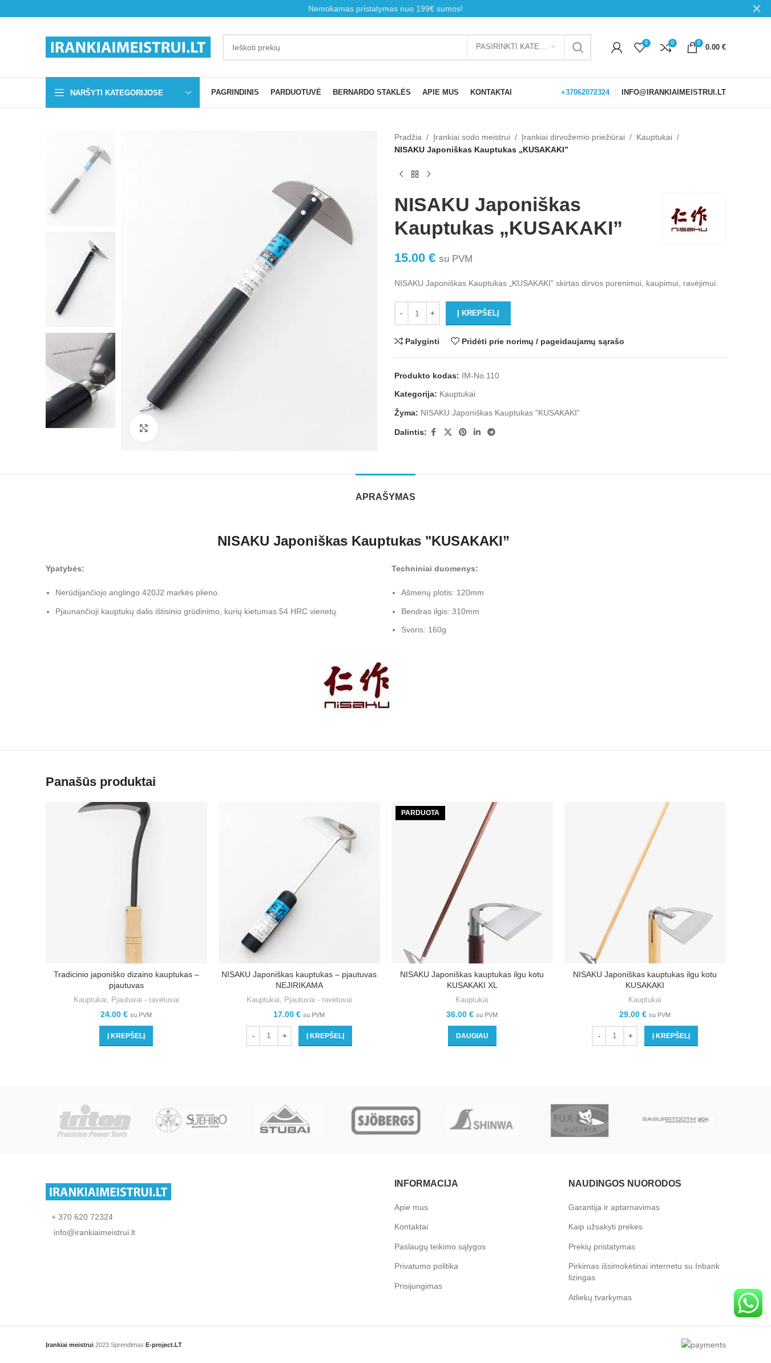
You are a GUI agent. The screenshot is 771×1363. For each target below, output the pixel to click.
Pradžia (408, 137)
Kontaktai (411, 1226)
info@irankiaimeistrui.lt (93, 1232)
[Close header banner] (756, 8)
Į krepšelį (478, 313)
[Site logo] (128, 46)
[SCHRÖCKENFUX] (579, 1120)
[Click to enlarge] (144, 428)
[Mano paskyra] (617, 47)
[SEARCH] (578, 47)
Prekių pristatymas (601, 1246)
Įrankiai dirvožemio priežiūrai (573, 137)
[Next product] (428, 175)
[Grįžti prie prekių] (415, 175)
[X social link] (448, 432)
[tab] (385, 491)
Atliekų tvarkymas (600, 1297)
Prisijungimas (418, 1286)
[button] (126, 1036)
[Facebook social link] (434, 432)
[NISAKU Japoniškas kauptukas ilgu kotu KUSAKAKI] (645, 882)
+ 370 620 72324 (82, 1216)
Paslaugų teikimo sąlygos (440, 1246)
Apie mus (411, 1207)
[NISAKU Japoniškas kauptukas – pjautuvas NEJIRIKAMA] (299, 882)
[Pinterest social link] (462, 432)
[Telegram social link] (491, 432)
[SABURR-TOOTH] (676, 1120)
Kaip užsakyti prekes (605, 1226)
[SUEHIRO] (191, 1120)
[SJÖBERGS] (385, 1120)
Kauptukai (654, 137)
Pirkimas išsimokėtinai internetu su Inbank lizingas (644, 1271)
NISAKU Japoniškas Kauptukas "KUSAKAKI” (500, 412)
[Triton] (94, 1120)
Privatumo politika (426, 1266)
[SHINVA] (482, 1120)
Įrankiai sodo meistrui (471, 137)
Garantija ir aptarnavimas (614, 1207)
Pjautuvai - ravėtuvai (145, 999)
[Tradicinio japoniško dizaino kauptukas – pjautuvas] (126, 882)
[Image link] (108, 1191)
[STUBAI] (288, 1120)
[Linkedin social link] (477, 432)
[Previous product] (401, 175)
